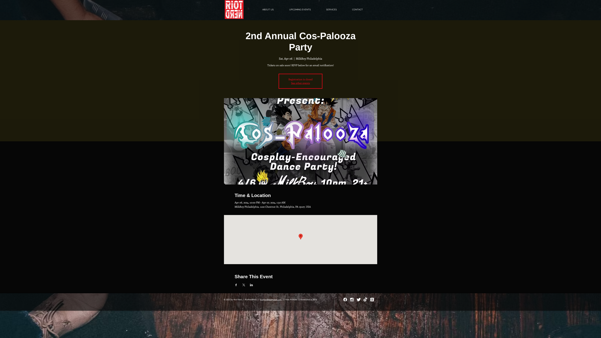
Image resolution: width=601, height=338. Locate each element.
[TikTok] (365, 299)
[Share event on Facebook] (236, 285)
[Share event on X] (243, 285)
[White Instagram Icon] (351, 299)
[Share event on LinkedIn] (251, 285)
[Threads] (372, 299)
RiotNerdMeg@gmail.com (271, 299)
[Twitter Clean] (358, 299)
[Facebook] (345, 299)
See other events (300, 83)
